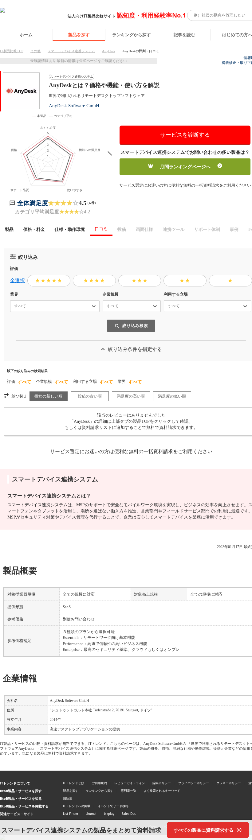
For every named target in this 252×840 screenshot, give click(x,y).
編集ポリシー (161, 783)
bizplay (109, 813)
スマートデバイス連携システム (71, 51)
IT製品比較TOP (11, 51)
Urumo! (91, 813)
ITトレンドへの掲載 (76, 806)
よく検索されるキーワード (162, 790)
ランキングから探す (131, 34)
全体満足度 (32, 203)
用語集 (67, 798)
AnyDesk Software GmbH (74, 105)
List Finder (70, 813)
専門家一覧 (128, 790)
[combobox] (11, 306)
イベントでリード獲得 (113, 806)
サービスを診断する (185, 135)
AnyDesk (108, 51)
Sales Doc (129, 813)
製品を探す (79, 34)
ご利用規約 (99, 783)
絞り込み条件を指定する (135, 349)
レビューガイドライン (129, 783)
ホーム (26, 34)
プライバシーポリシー (193, 783)
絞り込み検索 (135, 325)
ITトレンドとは (73, 783)
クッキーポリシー (228, 783)
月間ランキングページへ (185, 166)
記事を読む (184, 34)
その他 (35, 51)
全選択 (17, 280)
